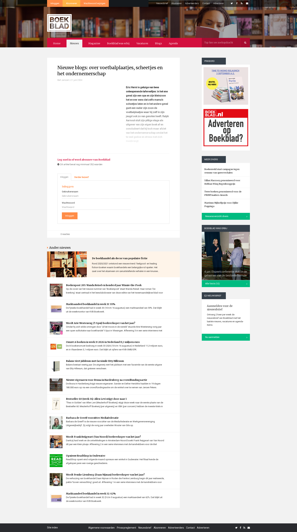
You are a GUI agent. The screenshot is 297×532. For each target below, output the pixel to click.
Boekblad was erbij (118, 43)
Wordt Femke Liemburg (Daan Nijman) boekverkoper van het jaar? (105, 474)
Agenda (173, 43)
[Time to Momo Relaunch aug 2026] (226, 85)
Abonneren (71, 3)
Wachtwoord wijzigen (94, 3)
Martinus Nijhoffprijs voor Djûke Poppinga (221, 205)
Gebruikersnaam (70, 191)
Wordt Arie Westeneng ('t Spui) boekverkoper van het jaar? (100, 323)
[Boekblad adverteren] (226, 128)
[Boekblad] (59, 21)
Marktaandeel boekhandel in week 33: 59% (90, 304)
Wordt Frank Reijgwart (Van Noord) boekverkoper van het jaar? (103, 436)
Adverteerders (192, 3)
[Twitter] (231, 3)
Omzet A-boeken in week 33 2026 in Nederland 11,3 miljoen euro (103, 342)
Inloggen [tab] (64, 177)
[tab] (82, 177)
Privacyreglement (126, 527)
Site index (52, 527)
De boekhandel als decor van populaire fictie (119, 258)
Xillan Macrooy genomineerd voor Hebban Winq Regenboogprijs (222, 182)
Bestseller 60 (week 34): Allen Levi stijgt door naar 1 (96, 398)
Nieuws (74, 43)
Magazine (94, 43)
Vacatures (142, 43)
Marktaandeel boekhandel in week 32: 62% (91, 493)
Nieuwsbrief (162, 3)
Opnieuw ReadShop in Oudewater (85, 455)
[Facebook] (236, 3)
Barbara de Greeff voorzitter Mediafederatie (92, 417)
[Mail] (247, 3)
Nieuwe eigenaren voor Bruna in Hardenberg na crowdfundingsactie (106, 380)
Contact (206, 3)
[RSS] (241, 3)
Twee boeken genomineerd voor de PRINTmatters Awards (222, 193)
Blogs (158, 43)
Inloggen (55, 3)
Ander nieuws (60, 248)
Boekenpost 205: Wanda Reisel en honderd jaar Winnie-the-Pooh (103, 285)
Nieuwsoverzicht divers (216, 216)
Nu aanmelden (212, 337)
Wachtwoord (68, 203)
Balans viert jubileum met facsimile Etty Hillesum (95, 361)
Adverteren (218, 3)
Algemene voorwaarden (101, 527)
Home (56, 43)
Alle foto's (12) (212, 283)
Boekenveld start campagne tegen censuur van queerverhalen (221, 171)
